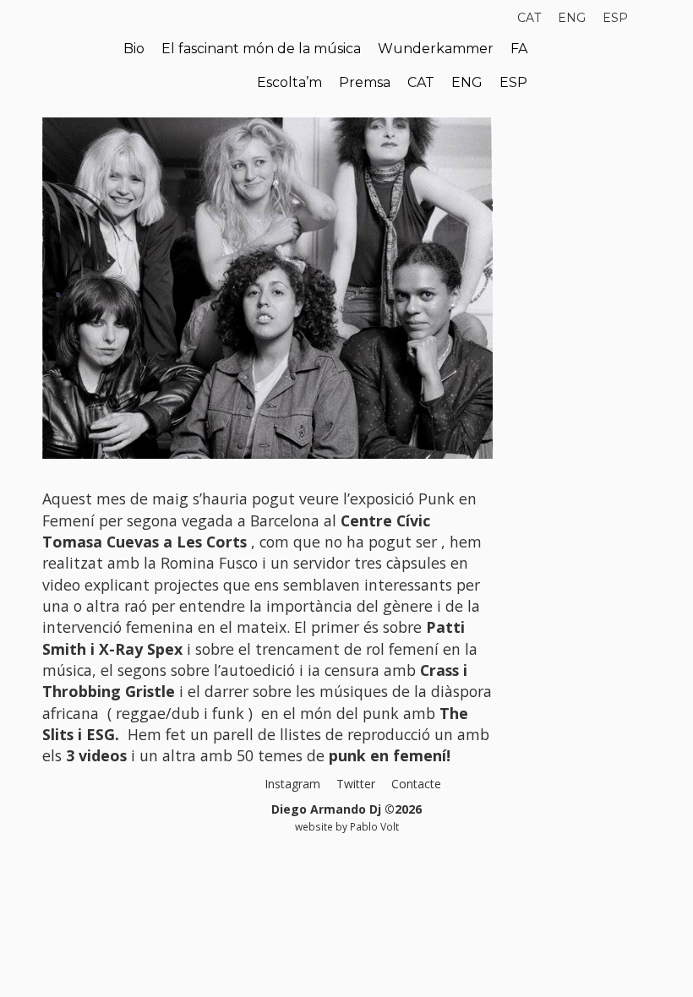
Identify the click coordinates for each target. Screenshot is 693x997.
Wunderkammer (436, 49)
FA (518, 49)
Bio (134, 49)
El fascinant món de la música (261, 49)
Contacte (416, 784)
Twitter (355, 784)
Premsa (364, 82)
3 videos (98, 755)
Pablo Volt (374, 826)
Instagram (292, 784)
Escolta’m (289, 82)
